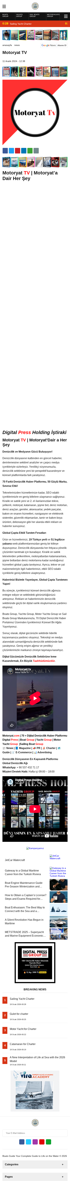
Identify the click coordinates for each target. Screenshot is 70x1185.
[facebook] (5, 151)
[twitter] (11, 151)
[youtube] (41, 1141)
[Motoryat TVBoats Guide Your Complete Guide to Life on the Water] (35, 6)
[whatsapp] (48, 1141)
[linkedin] (17, 151)
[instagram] (35, 1141)
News (17, 45)
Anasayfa (7, 45)
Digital (10, 739)
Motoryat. (10, 735)
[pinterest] (24, 151)
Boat (27, 739)
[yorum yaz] (36, 151)
